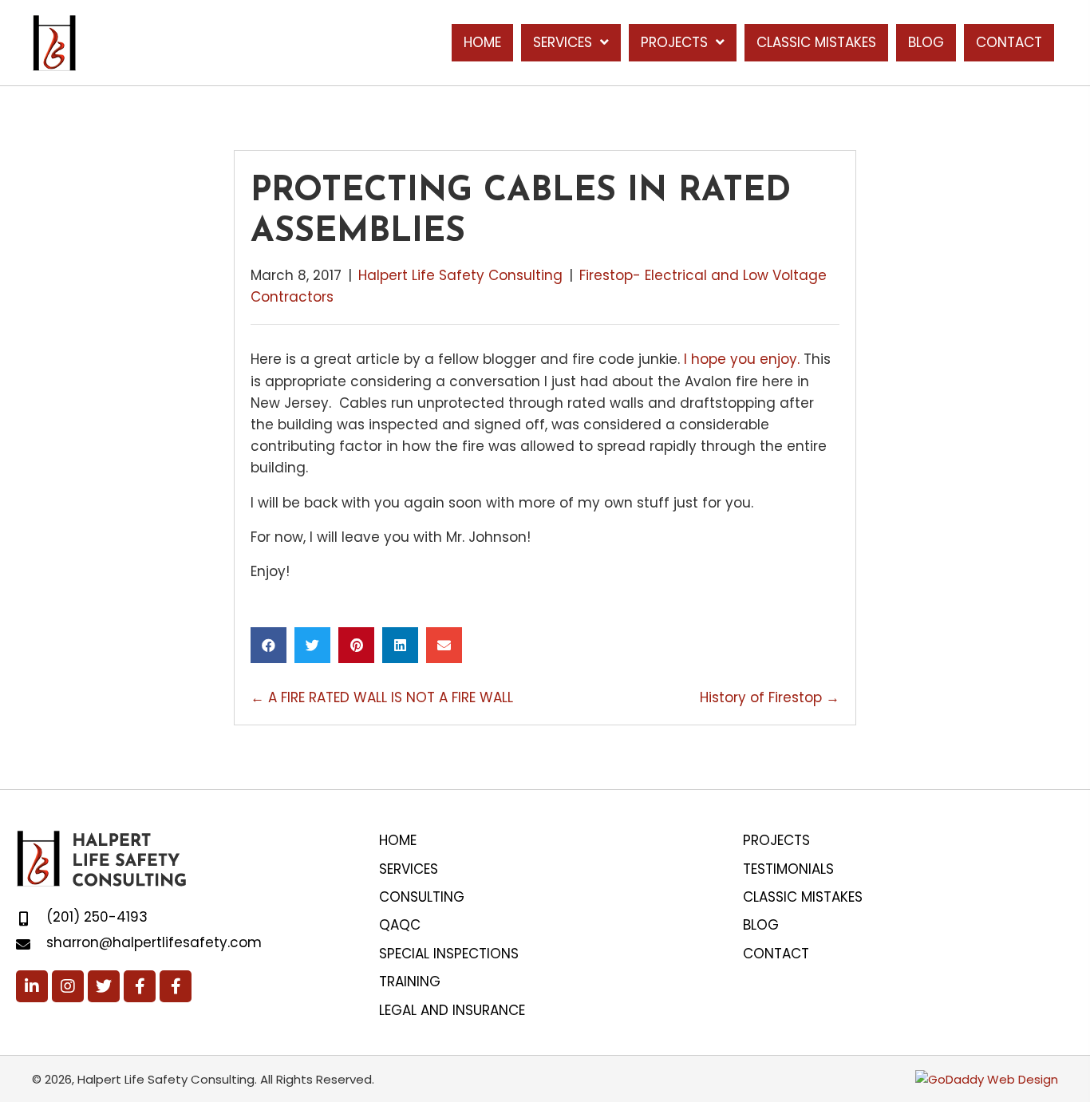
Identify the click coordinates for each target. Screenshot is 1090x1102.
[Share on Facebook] (268, 645)
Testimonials (788, 869)
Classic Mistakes (803, 896)
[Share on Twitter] (312, 645)
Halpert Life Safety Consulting (460, 275)
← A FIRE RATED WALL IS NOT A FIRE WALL (384, 697)
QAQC (400, 924)
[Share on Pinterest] (356, 645)
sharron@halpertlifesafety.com (154, 942)
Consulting (421, 896)
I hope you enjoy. (740, 359)
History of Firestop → (769, 697)
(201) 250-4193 (97, 916)
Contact (776, 953)
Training (409, 981)
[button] (32, 986)
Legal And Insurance (452, 1010)
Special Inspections (449, 953)
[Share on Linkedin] (400, 645)
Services (408, 869)
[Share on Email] (444, 645)
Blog (761, 924)
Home (398, 840)
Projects (776, 840)
